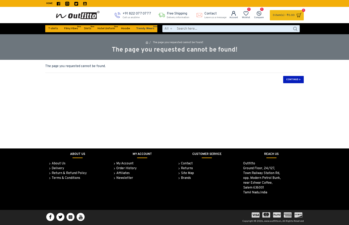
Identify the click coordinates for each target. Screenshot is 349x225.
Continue (292, 79)
